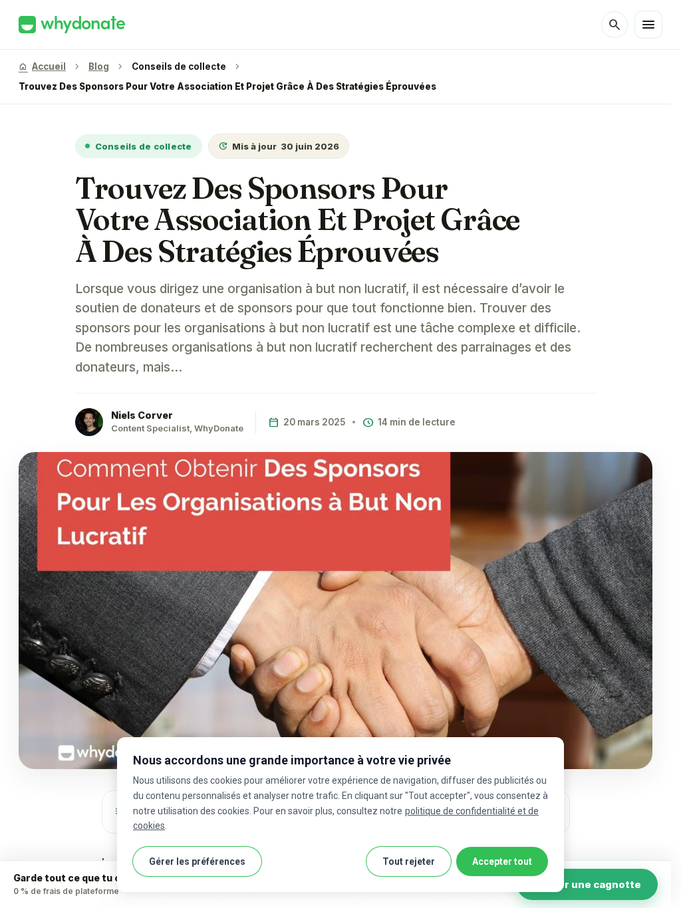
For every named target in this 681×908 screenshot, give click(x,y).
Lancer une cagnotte (587, 884)
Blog (98, 66)
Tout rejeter (408, 861)
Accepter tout (502, 861)
